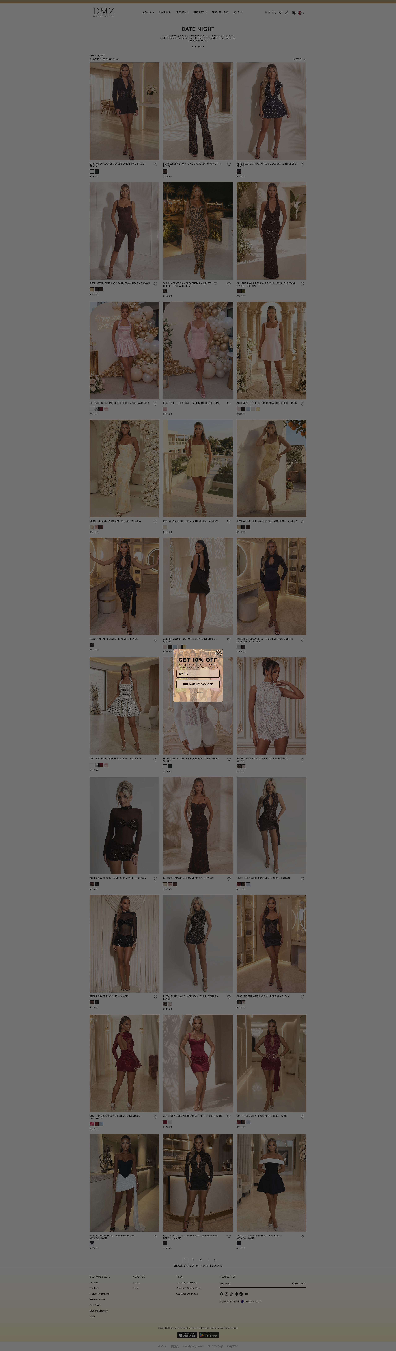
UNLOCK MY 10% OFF (198, 684)
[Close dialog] (218, 653)
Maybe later (198, 692)
